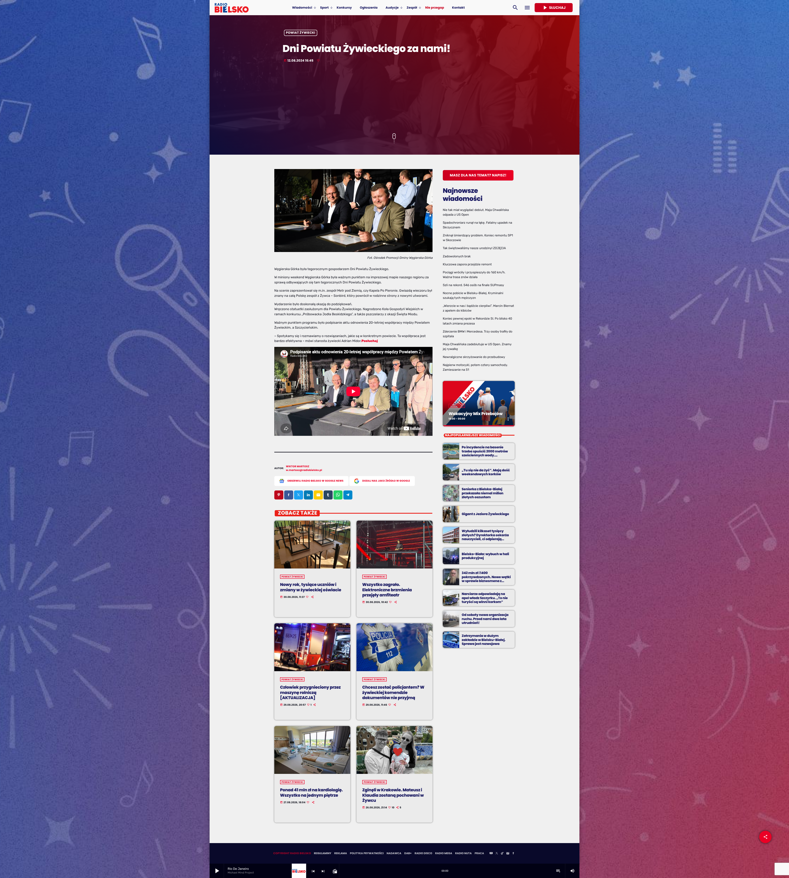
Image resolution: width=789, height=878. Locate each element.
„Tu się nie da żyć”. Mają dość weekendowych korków (486, 472)
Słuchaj (554, 7)
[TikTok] (502, 853)
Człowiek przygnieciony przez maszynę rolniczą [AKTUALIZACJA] (310, 692)
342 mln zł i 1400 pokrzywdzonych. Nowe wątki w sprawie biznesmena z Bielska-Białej (486, 579)
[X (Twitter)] (496, 853)
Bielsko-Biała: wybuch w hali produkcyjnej (485, 556)
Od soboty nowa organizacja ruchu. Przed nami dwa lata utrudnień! (485, 618)
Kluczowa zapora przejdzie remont (467, 264)
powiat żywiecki (300, 33)
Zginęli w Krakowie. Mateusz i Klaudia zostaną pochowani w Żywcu (393, 795)
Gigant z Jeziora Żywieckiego (485, 514)
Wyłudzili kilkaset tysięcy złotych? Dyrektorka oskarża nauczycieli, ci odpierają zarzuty (485, 537)
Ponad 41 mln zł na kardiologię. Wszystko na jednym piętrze (311, 792)
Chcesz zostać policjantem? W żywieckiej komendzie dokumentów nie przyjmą (393, 692)
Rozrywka (457, 405)
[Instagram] (507, 853)
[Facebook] (513, 853)
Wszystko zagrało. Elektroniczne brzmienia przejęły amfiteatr (387, 590)
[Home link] (232, 7)
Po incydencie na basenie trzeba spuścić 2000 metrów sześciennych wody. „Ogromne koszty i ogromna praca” (485, 455)
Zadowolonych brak (457, 256)
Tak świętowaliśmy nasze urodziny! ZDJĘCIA (474, 248)
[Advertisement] (394, 98)
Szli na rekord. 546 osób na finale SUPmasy (473, 285)
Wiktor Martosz (297, 466)
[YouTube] (491, 853)
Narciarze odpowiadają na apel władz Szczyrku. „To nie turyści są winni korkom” (485, 597)
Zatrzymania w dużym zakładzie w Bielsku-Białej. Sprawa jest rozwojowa (483, 639)
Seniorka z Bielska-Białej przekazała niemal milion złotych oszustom (482, 493)
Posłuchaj (369, 341)
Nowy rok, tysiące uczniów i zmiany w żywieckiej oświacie (310, 587)
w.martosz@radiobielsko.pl (304, 470)
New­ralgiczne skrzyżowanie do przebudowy (474, 357)
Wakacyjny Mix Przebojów (476, 414)
